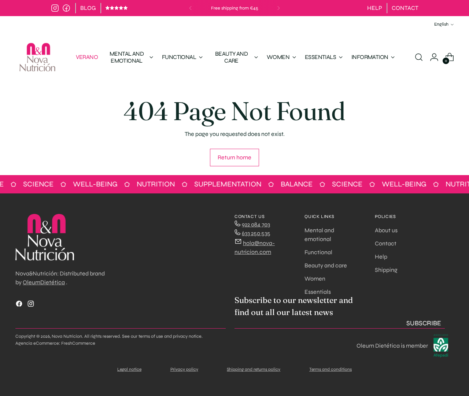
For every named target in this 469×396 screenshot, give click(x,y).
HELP (374, 7)
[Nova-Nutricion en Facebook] (66, 8)
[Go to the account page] (434, 57)
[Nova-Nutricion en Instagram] (55, 8)
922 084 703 (256, 224)
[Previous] (190, 8)
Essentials (317, 291)
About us (386, 230)
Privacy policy (184, 369)
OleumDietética (44, 282)
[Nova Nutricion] (37, 57)
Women (314, 278)
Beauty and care (325, 265)
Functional (318, 252)
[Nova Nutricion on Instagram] (31, 305)
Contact (385, 243)
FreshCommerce (78, 343)
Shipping (386, 269)
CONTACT (405, 7)
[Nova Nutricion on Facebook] (19, 305)
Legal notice (129, 369)
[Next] (278, 8)
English (441, 24)
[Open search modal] (418, 57)
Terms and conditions (330, 369)
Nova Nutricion (67, 336)
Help (381, 256)
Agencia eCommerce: (37, 343)
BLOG (88, 7)
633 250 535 (256, 233)
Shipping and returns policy (253, 369)
